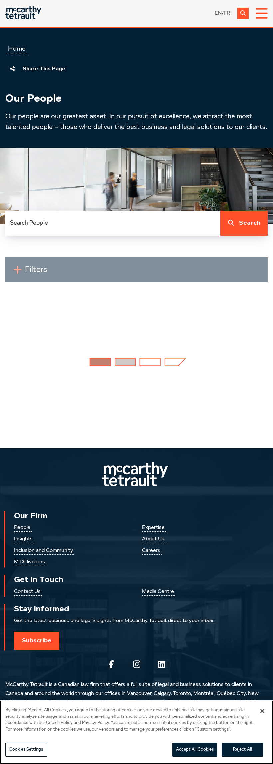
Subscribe (36, 640)
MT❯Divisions (29, 562)
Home (17, 49)
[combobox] (112, 223)
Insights (23, 539)
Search (249, 223)
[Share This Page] (12, 68)
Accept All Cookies (195, 749)
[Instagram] (136, 664)
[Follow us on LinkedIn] (162, 664)
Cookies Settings (26, 749)
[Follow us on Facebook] (111, 664)
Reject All (242, 749)
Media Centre (158, 591)
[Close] (262, 711)
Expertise (153, 527)
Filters (38, 272)
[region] (136, 732)
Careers (151, 550)
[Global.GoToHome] (23, 13)
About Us (153, 539)
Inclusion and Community (43, 550)
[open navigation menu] (262, 13)
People (22, 527)
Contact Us (27, 591)
